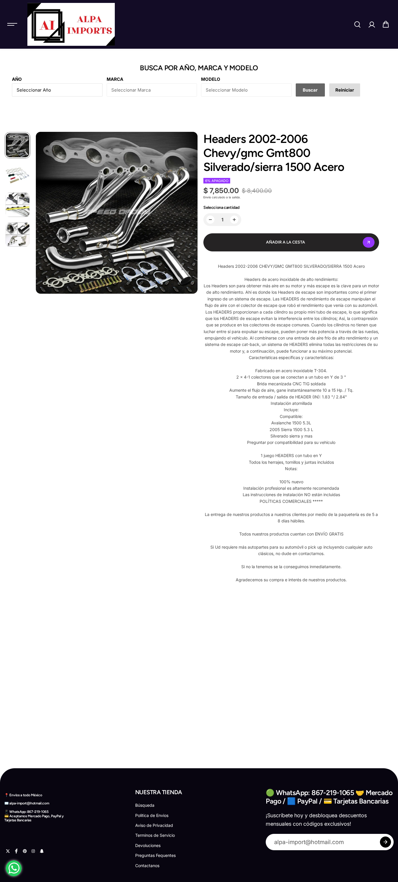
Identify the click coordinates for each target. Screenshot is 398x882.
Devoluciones (148, 845)
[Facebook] (16, 851)
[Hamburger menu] (12, 24)
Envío (207, 197)
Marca (115, 79)
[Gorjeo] (7, 851)
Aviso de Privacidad (154, 825)
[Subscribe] (385, 842)
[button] (385, 24)
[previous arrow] (44, 214)
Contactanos (147, 865)
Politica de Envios (151, 815)
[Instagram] (33, 851)
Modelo (210, 79)
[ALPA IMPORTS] (71, 24)
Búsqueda (144, 805)
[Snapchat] (41, 851)
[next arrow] (189, 214)
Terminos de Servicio (155, 835)
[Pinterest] (24, 851)
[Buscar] (357, 24)
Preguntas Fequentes (155, 855)
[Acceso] (371, 24)
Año (17, 79)
